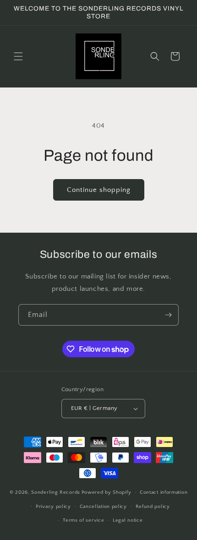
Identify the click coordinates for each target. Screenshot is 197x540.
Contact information (163, 492)
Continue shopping (99, 190)
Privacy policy (53, 506)
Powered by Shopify (106, 492)
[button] (18, 56)
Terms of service (83, 520)
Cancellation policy (103, 506)
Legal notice (127, 520)
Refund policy (153, 506)
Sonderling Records (55, 492)
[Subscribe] (168, 315)
